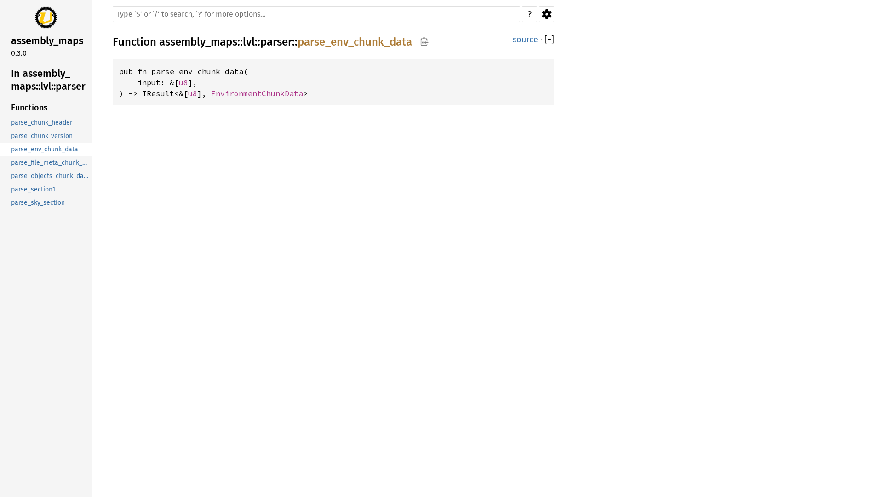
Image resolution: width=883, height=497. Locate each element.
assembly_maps (198, 41)
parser (276, 41)
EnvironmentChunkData (257, 93)
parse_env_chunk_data (355, 41)
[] (549, 40)
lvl (249, 41)
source (525, 40)
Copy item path (424, 41)
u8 (183, 82)
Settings (546, 14)
